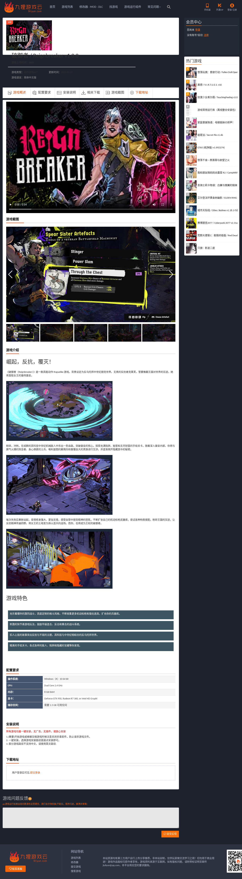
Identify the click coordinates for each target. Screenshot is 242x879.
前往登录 (35, 772)
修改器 (74, 862)
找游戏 (113, 7)
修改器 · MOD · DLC (91, 7)
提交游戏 (76, 867)
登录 (197, 30)
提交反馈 (171, 834)
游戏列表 (67, 7)
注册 (206, 35)
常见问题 (153, 7)
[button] (171, 274)
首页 (52, 7)
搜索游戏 (76, 871)
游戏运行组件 (132, 7)
